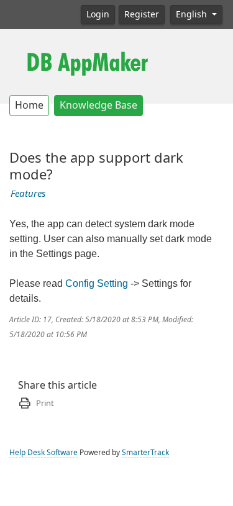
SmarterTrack (145, 452)
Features (28, 193)
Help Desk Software (43, 452)
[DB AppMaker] (87, 62)
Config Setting (96, 283)
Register (141, 14)
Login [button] (97, 14)
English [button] (192, 14)
